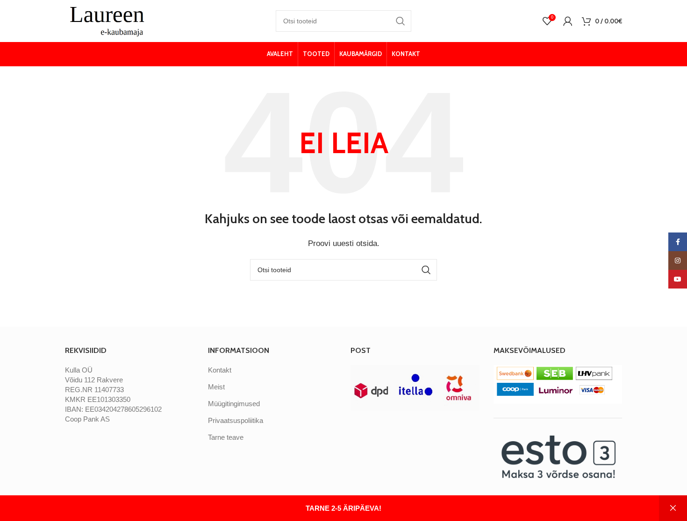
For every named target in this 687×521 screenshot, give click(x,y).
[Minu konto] (567, 21)
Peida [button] (673, 508)
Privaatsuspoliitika (235, 420)
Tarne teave (225, 437)
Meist (216, 387)
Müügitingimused (234, 404)
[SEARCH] (400, 21)
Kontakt (219, 370)
